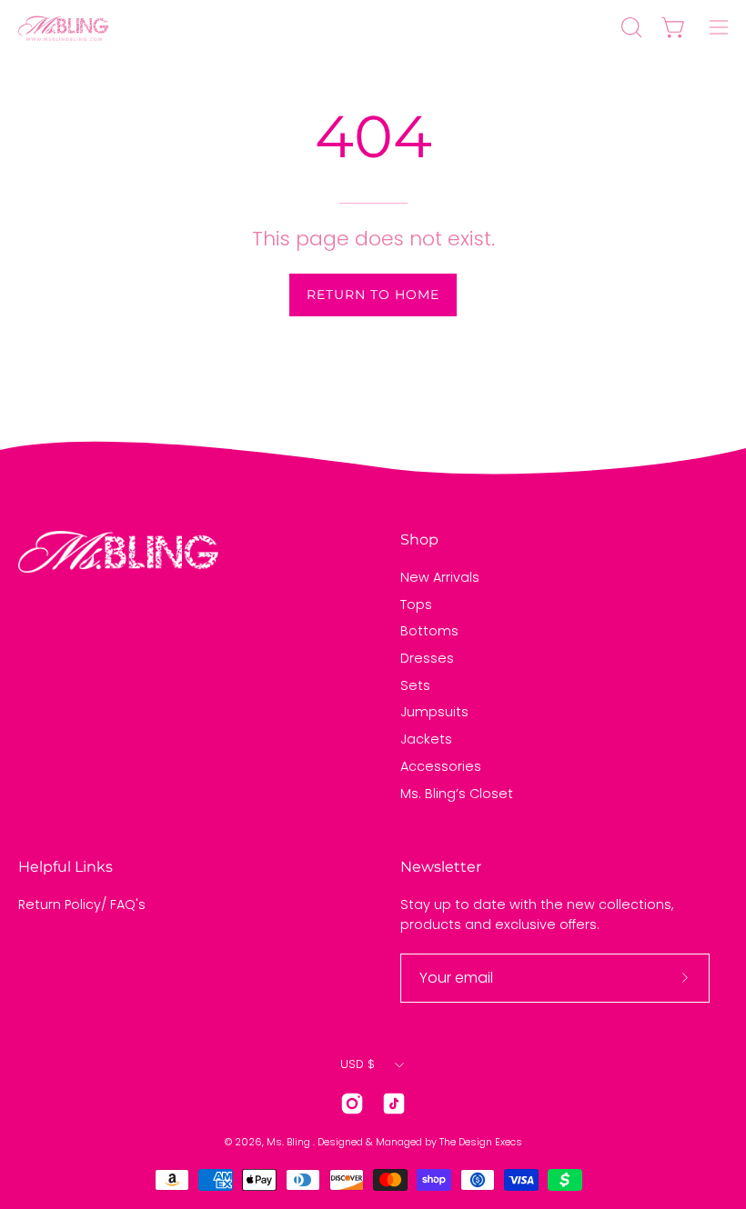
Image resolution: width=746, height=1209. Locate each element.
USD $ (357, 1064)
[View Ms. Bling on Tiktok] (394, 1103)
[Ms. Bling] (63, 27)
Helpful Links (65, 866)
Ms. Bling (290, 1142)
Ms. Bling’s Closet (456, 793)
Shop (419, 539)
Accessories (440, 766)
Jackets (426, 739)
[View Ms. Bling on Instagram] (352, 1103)
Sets (415, 685)
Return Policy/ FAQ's (82, 904)
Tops (416, 604)
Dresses (427, 658)
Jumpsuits (434, 712)
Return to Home (373, 294)
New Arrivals (439, 577)
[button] (629, 27)
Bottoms (429, 631)
